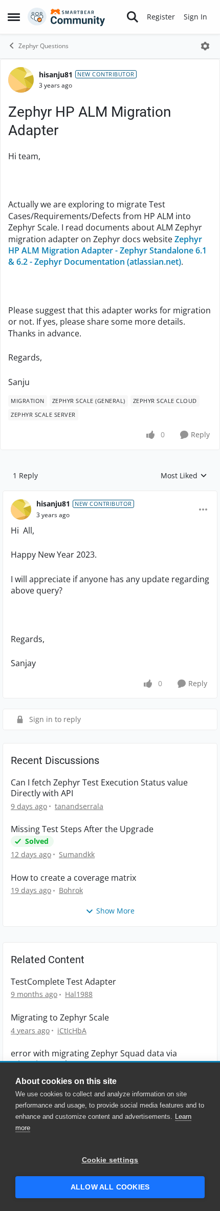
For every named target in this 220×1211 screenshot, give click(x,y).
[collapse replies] (110, 496)
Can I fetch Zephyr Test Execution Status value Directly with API (99, 788)
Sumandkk (77, 854)
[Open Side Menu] (14, 17)
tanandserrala (79, 806)
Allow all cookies (110, 1187)
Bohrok (71, 890)
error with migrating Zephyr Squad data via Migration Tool (94, 1059)
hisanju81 (56, 74)
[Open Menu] (205, 46)
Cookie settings (110, 1160)
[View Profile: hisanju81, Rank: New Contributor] (21, 80)
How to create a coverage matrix (73, 878)
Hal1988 (79, 994)
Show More (115, 911)
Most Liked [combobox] (184, 476)
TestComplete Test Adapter (63, 981)
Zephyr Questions (43, 45)
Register (161, 17)
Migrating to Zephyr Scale (60, 1017)
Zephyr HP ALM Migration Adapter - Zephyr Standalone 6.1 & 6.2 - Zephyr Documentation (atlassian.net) (107, 250)
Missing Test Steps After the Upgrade (82, 829)
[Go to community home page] (66, 17)
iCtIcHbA (71, 1030)
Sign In (195, 17)
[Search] (132, 17)
